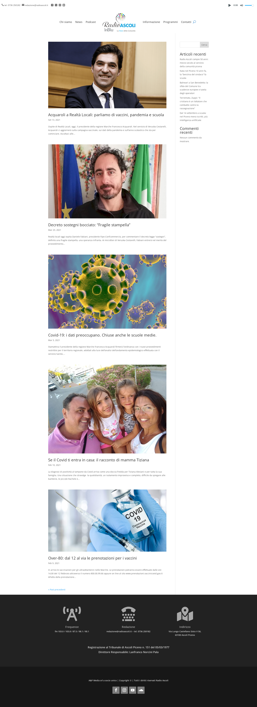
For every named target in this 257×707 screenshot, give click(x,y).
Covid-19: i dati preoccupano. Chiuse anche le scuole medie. (102, 335)
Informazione (151, 22)
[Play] (229, 5)
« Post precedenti (56, 589)
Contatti (186, 22)
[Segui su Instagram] (124, 690)
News (78, 22)
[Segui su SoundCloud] (141, 690)
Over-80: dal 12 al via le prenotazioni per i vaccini (92, 558)
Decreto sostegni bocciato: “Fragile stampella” (89, 224)
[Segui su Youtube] (132, 690)
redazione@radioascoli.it (36, 5)
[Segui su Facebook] (116, 690)
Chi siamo (65, 22)
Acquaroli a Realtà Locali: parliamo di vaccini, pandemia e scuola (106, 114)
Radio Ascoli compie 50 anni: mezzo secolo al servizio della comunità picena (194, 63)
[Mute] (241, 5)
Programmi (170, 22)
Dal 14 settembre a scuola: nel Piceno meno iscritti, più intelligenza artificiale (194, 117)
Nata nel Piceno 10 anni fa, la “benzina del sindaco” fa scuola (193, 74)
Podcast (91, 22)
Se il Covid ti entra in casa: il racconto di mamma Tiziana (98, 460)
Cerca (204, 44)
